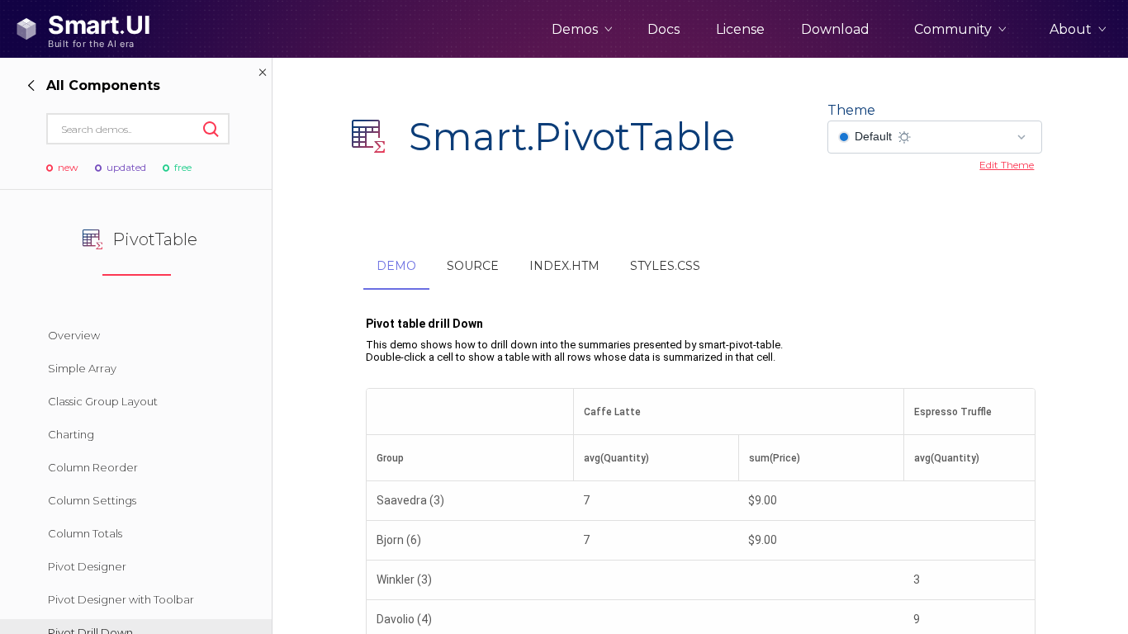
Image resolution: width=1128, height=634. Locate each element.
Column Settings (92, 500)
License (740, 29)
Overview (74, 335)
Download (835, 29)
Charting (71, 434)
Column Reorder (93, 467)
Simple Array (82, 368)
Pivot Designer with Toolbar (121, 599)
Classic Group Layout (103, 401)
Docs (663, 29)
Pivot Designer (87, 566)
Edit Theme (1006, 164)
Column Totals (85, 533)
